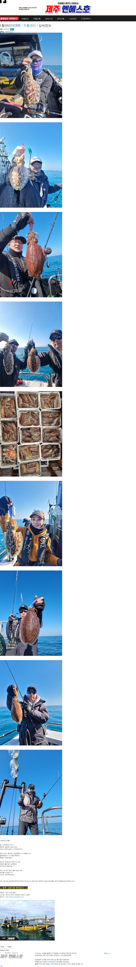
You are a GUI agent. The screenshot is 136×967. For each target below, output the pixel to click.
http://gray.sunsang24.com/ (15, 897)
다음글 (9, 946)
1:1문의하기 (86, 18)
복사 (12, 29)
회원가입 (14, 16)
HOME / (17, 25)
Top (1, 966)
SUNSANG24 (51, 962)
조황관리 (29, 25)
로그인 (8, 16)
